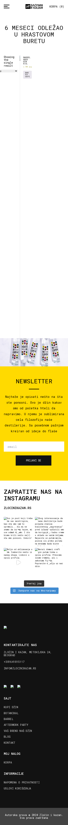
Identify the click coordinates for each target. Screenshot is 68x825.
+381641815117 (14, 662)
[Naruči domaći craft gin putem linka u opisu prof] (49, 562)
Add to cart (27, 75)
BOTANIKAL (11, 713)
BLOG (7, 736)
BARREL (8, 719)
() (56, 6)
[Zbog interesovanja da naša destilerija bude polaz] (49, 531)
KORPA (8, 762)
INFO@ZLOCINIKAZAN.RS (20, 668)
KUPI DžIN (11, 707)
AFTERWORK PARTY (16, 724)
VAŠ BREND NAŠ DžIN (18, 730)
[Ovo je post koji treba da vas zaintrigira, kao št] (18, 531)
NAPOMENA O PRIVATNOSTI (22, 782)
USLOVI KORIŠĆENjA (17, 788)
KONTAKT (9, 742)
